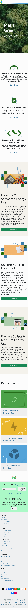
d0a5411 (22, 601)
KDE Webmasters (16, 599)
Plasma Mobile (5, 523)
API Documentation (6, 530)
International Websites (7, 580)
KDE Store (3, 571)
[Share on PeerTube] (25, 588)
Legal (14, 606)
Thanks (3, 550)
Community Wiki (5, 556)
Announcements (5, 541)
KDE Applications (5, 519)
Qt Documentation (6, 532)
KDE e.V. (3, 573)
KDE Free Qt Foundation (7, 574)
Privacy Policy (4, 563)
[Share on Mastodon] (6, 588)
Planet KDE (4, 545)
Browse (14, 509)
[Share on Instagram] (15, 592)
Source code (4, 536)
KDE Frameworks (5, 521)
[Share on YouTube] (22, 588)
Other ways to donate (14, 493)
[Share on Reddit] (15, 588)
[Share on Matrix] (3, 588)
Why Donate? (19, 485)
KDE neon (3, 525)
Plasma (3, 517)
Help (2, 558)
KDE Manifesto (5, 578)
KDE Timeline (4, 576)
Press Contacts (5, 547)
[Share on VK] (12, 592)
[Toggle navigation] (26, 2)
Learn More (14, 85)
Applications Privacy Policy (8, 565)
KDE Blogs (4, 543)
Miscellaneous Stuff (6, 549)
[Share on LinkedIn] (12, 588)
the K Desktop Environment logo (13, 603)
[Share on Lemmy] (18, 588)
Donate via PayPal (22, 489)
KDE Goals (4, 534)
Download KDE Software (7, 560)
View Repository (14, 229)
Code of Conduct (5, 561)
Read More (14, 299)
